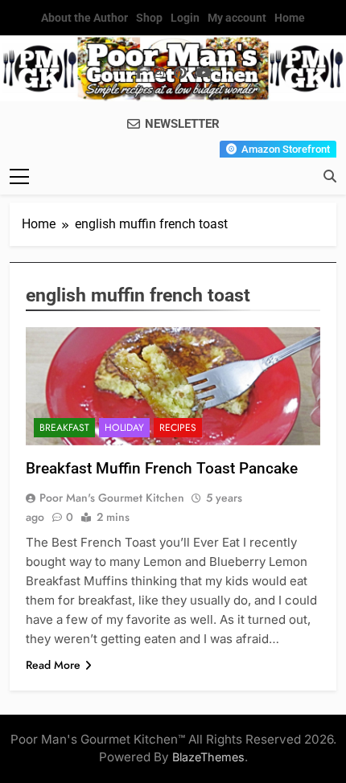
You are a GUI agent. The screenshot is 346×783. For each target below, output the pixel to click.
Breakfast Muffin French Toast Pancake (162, 468)
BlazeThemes (208, 757)
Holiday (124, 427)
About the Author (84, 17)
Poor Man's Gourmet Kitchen (111, 498)
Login (185, 17)
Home (289, 17)
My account (237, 17)
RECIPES (177, 427)
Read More (53, 665)
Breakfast (64, 427)
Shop (149, 17)
